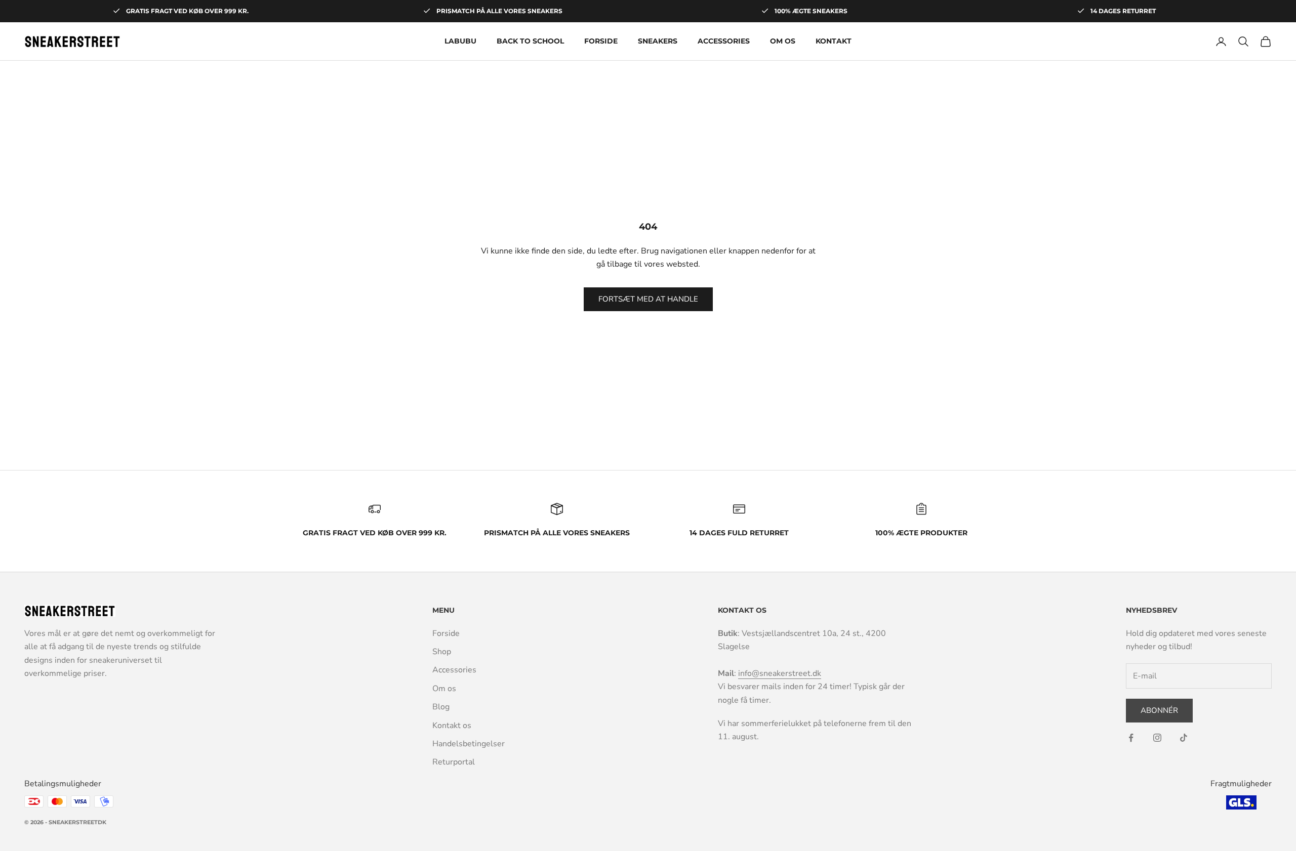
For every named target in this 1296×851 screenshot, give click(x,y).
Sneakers (657, 41)
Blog (441, 706)
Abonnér (1159, 710)
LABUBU (460, 41)
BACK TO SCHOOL (530, 41)
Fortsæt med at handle (648, 299)
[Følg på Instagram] (1157, 738)
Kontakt (834, 41)
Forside (601, 41)
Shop (441, 651)
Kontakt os (451, 725)
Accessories (724, 41)
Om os (782, 41)
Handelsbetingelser (468, 743)
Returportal (453, 762)
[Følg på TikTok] (1184, 738)
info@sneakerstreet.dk (779, 673)
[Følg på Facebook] (1131, 738)
